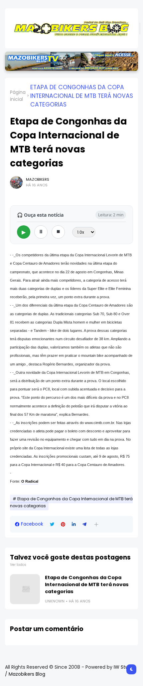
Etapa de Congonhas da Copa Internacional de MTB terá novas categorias (81, 96)
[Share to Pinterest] (63, 524)
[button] (96, 524)
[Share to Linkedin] (74, 524)
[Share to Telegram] (84, 524)
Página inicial (18, 96)
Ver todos (18, 564)
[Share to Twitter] (52, 524)
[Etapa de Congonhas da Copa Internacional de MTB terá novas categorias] (25, 589)
